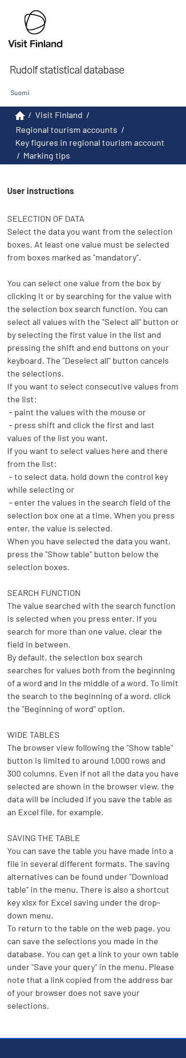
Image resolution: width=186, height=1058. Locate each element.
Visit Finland (59, 114)
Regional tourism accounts (66, 129)
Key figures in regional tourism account (90, 142)
